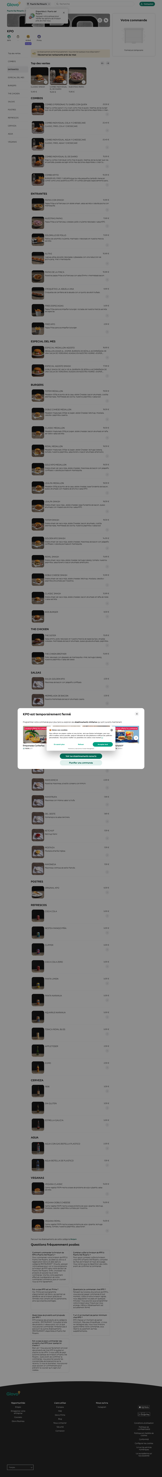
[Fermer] (137, 714)
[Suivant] (136, 738)
